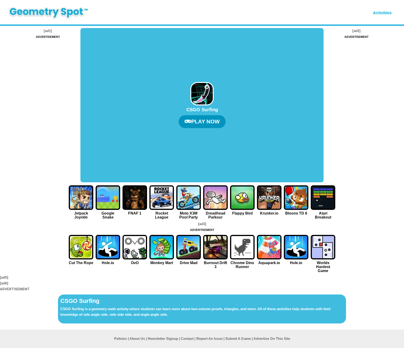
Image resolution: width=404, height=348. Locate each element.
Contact (187, 339)
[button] (202, 121)
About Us (137, 339)
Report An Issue (209, 339)
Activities (382, 13)
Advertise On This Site (271, 339)
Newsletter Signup (163, 339)
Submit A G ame (238, 339)
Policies (120, 339)
